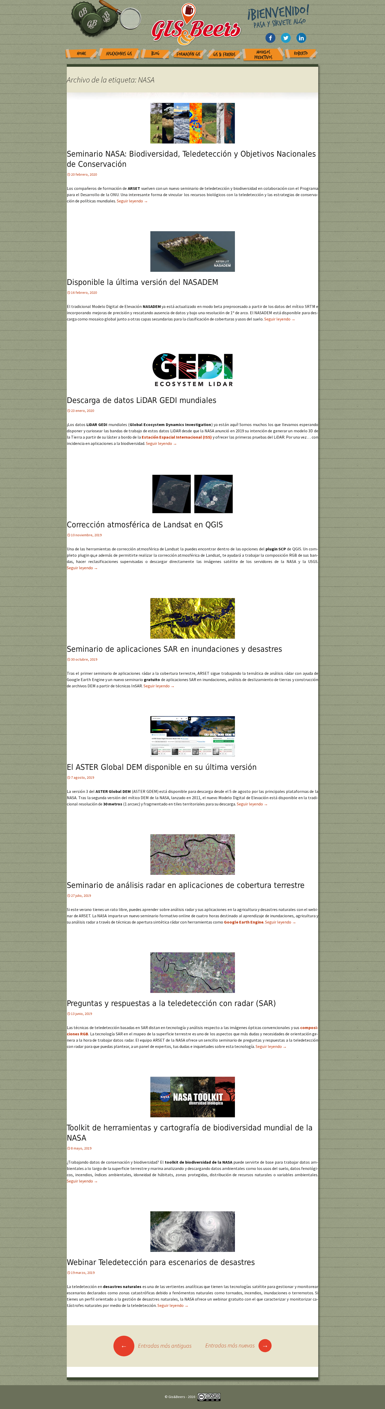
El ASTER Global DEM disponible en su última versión (162, 767)
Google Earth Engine (243, 922)
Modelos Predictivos (263, 54)
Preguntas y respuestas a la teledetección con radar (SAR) (171, 1003)
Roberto (301, 53)
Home (81, 53)
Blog (155, 53)
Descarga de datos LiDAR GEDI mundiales (141, 400)
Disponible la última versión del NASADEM (142, 282)
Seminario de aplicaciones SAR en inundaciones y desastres (174, 649)
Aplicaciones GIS (119, 54)
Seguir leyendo (132, 200)
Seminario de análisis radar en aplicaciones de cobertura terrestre (186, 885)
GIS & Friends (224, 54)
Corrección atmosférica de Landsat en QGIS (145, 524)
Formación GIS (188, 54)
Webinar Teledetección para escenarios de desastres (161, 1262)
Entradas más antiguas (156, 1345)
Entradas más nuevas (236, 1345)
